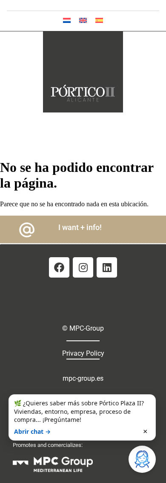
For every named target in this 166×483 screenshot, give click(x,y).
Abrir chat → (32, 431)
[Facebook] (59, 267)
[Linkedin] (107, 267)
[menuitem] (67, 20)
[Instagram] (83, 267)
